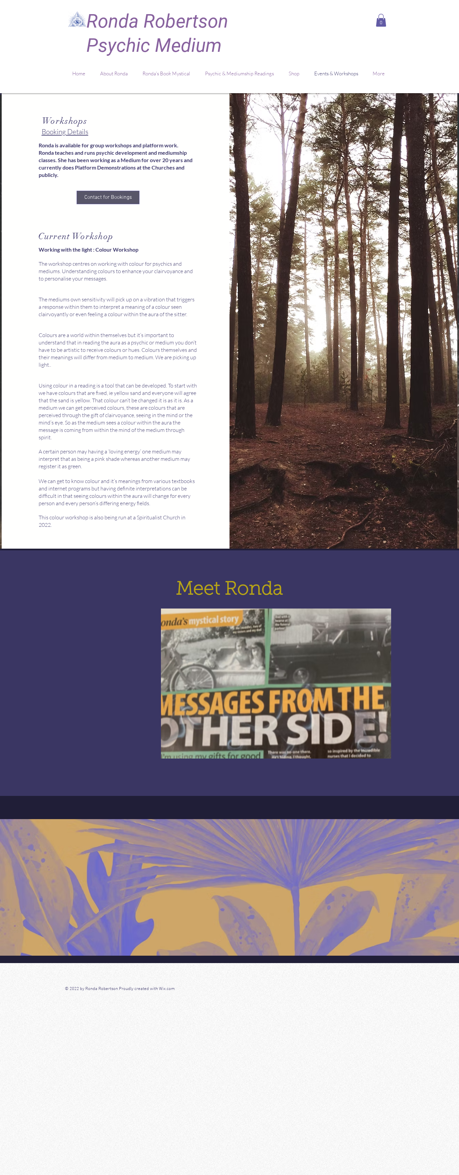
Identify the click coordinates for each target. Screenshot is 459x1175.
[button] (381, 20)
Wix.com (167, 989)
